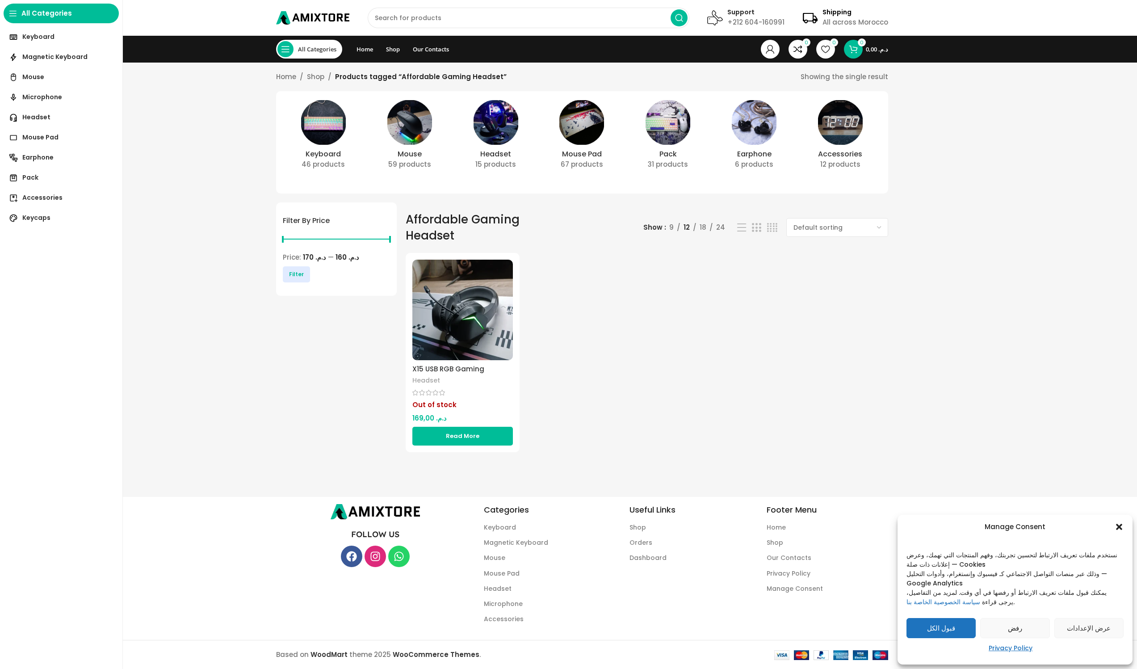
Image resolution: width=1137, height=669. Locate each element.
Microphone (503, 603)
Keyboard (500, 527)
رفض (1015, 628)
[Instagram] (375, 556)
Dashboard (648, 557)
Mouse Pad (502, 573)
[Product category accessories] (840, 137)
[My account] (770, 49)
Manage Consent (795, 588)
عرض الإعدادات (1089, 628)
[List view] (741, 228)
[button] (1119, 526)
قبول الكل (941, 628)
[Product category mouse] (409, 137)
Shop (315, 76)
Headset (426, 380)
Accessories (504, 618)
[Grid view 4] (772, 228)
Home (286, 76)
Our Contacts (789, 557)
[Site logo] (313, 17)
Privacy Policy (1010, 648)
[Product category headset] (495, 137)
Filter (296, 274)
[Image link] (375, 511)
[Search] (679, 17)
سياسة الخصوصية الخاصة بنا (943, 601)
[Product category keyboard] (323, 137)
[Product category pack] (668, 137)
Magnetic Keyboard (516, 542)
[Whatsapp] (399, 556)
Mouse (494, 557)
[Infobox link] (746, 18)
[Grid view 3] (756, 228)
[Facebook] (351, 556)
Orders (640, 542)
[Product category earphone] (754, 137)
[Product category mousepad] (582, 137)
